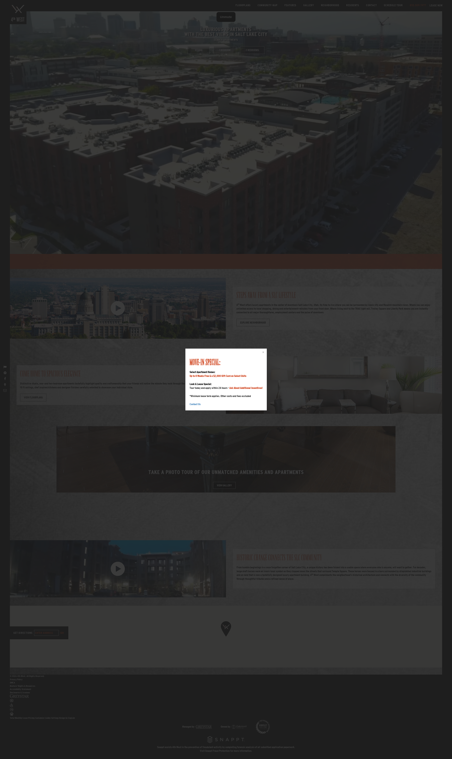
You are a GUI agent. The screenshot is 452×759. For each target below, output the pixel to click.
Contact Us (195, 404)
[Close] (263, 352)
